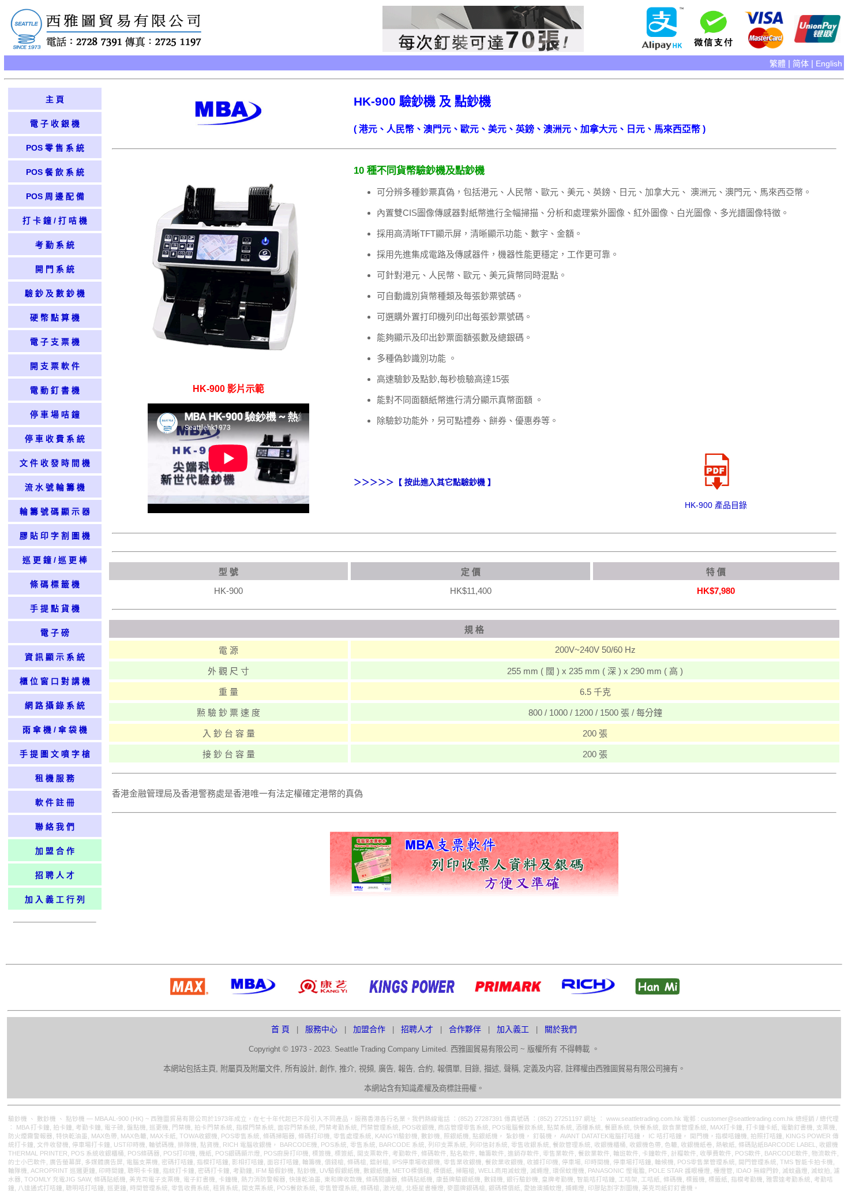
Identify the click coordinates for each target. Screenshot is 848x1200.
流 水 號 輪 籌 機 (55, 487)
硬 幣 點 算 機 (55, 317)
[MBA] (228, 123)
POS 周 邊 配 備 (55, 196)
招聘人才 (418, 1029)
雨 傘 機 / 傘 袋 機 (54, 729)
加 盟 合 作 (54, 850)
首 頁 (281, 1029)
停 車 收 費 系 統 (55, 438)
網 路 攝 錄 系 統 (55, 705)
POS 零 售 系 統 (55, 147)
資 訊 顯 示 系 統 (55, 656)
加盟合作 (370, 1029)
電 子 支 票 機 (55, 341)
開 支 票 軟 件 (55, 366)
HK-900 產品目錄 (716, 505)
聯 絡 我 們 (54, 826)
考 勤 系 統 (54, 244)
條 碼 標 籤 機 (55, 584)
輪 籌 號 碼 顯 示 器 (55, 511)
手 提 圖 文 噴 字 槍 (55, 753)
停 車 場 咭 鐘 (55, 414)
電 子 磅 (54, 632)
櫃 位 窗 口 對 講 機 (55, 681)
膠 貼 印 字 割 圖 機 (55, 535)
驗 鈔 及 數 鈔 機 (55, 293)
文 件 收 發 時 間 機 (55, 463)
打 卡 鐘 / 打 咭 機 (54, 220)
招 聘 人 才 (54, 875)
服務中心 (322, 1029)
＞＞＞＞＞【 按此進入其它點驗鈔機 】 (425, 482)
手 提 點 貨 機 (55, 608)
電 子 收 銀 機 (55, 123)
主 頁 (55, 99)
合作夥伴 (466, 1029)
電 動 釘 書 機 (55, 390)
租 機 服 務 (54, 778)
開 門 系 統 (54, 269)
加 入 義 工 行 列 (55, 899)
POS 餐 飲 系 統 (55, 172)
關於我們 (561, 1029)
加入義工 (514, 1029)
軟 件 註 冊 (54, 802)
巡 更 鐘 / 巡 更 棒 (54, 560)
